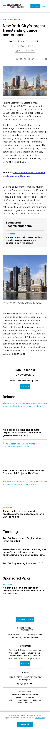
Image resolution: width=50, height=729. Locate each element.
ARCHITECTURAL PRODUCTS (19, 700)
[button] (4, 6)
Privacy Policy (40, 711)
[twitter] (25, 59)
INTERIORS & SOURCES (25, 703)
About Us (6, 711)
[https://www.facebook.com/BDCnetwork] (18, 683)
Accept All (25, 724)
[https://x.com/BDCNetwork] (28, 683)
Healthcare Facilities (12, 19)
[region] (25, 720)
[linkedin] (21, 59)
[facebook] (16, 59)
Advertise (14, 711)
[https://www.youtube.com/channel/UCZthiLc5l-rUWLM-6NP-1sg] (31, 683)
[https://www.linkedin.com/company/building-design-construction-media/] (24, 683)
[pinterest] (29, 59)
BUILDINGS (37, 700)
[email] (33, 59)
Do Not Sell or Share (26, 711)
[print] (46, 59)
